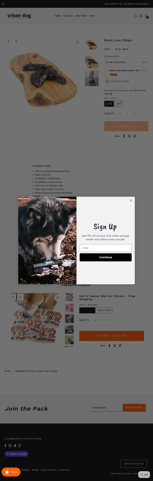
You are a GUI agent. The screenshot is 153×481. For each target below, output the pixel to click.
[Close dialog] (131, 200)
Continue (105, 257)
